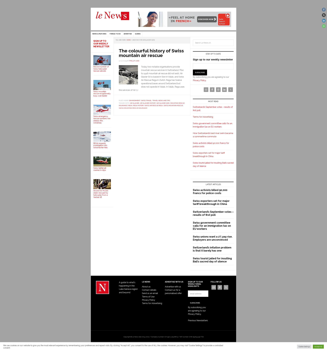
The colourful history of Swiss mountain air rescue (151, 53)
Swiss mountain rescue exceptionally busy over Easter (102, 94)
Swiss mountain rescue (173, 105)
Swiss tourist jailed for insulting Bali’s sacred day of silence (212, 260)
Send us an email (150, 293)
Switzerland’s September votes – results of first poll (213, 213)
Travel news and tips (161, 100)
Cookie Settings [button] (304, 347)
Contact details (149, 290)
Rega (130, 105)
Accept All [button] (318, 347)
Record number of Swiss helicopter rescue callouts (101, 69)
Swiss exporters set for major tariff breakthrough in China (211, 202)
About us (146, 286)
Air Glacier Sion (163, 103)
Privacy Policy (199, 80)
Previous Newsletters (198, 320)
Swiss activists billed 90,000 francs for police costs (210, 191)
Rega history (138, 105)
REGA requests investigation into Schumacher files (100, 145)
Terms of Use (148, 296)
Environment (134, 100)
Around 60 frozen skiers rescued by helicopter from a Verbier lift (100, 194)
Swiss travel (146, 100)
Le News (112, 17)
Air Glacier (134, 103)
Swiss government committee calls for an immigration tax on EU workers (212, 225)
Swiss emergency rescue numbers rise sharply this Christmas (101, 119)
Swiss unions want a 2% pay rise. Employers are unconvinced (212, 238)
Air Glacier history (148, 103)
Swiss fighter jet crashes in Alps (99, 169)
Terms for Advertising (203, 117)
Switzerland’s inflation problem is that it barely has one (212, 249)
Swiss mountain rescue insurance (133, 108)
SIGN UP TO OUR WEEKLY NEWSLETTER (101, 44)
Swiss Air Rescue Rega (153, 105)
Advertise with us (173, 286)
